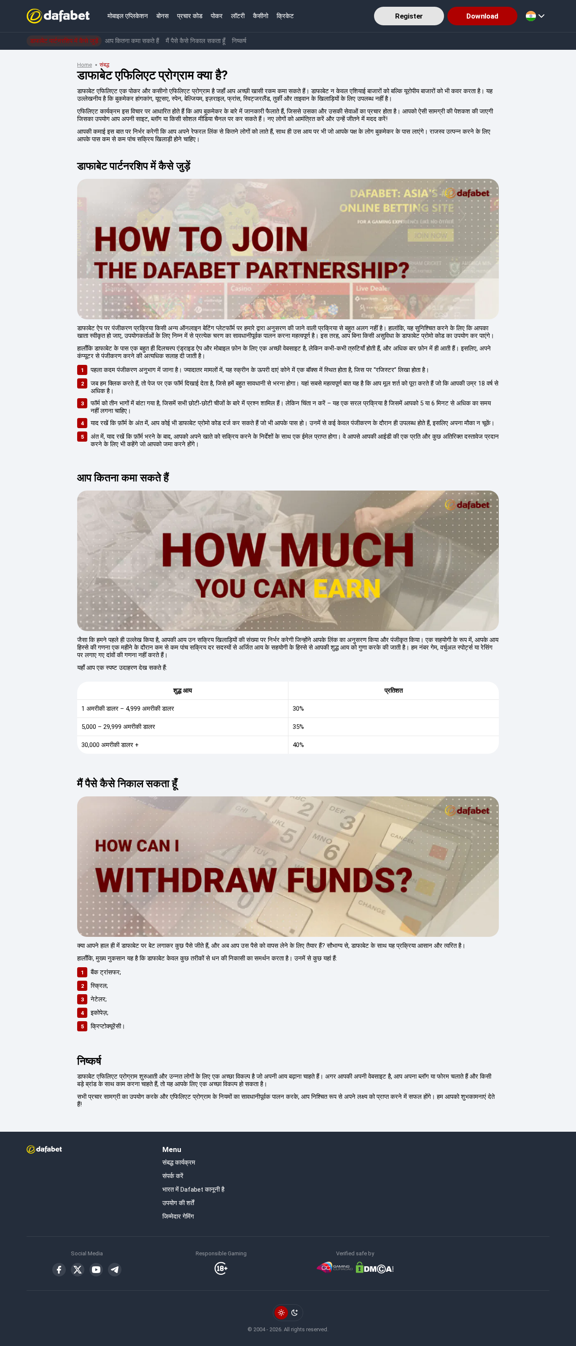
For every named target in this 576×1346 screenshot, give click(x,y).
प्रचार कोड (189, 16)
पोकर (217, 16)
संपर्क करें (172, 1176)
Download (482, 16)
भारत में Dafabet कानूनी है (193, 1189)
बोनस (162, 16)
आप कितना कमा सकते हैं (132, 41)
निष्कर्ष (239, 41)
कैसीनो (260, 16)
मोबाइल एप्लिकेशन (128, 16)
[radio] (281, 1312)
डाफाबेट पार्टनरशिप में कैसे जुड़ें (64, 41)
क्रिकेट (285, 16)
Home (84, 65)
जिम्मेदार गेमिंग (178, 1216)
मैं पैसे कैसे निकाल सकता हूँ (195, 41)
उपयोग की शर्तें (178, 1203)
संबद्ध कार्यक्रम (178, 1162)
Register (409, 16)
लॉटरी (238, 16)
